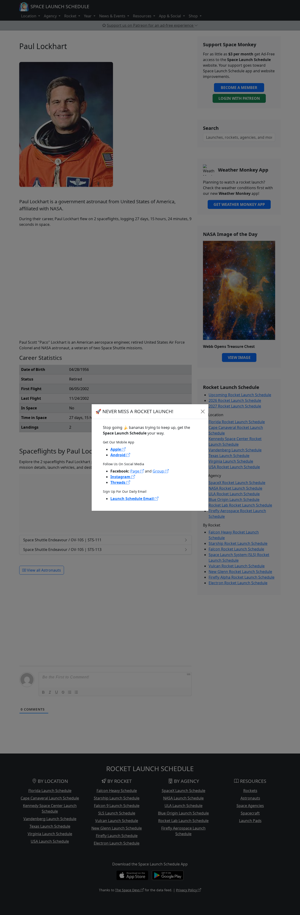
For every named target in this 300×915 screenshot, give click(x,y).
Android (118, 455)
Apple (116, 449)
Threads (118, 482)
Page (135, 471)
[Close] (202, 411)
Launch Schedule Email (132, 498)
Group (159, 471)
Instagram (120, 476)
